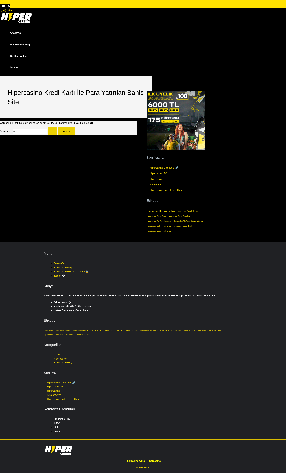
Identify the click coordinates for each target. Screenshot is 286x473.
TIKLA (5, 6)
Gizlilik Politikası (19, 56)
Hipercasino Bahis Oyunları (179, 216)
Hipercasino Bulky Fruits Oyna (166, 190)
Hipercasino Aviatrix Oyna (187, 211)
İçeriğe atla (6, 10)
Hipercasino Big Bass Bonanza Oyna (188, 221)
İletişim (14, 67)
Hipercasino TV (158, 173)
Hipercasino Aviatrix (167, 211)
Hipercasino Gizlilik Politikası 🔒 (71, 271)
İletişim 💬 (59, 275)
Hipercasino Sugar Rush (182, 226)
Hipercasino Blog (20, 44)
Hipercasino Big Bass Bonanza (159, 221)
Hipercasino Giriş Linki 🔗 (164, 167)
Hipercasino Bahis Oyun (156, 216)
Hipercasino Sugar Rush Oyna (159, 231)
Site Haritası (143, 467)
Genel (57, 354)
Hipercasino (156, 179)
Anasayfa (15, 32)
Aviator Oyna (157, 184)
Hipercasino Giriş (63, 362)
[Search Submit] (52, 131)
